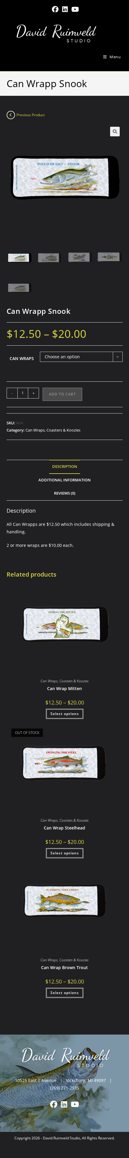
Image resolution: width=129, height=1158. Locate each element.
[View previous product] (11, 115)
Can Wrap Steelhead (64, 828)
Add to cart (62, 394)
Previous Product (30, 114)
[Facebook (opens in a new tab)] (55, 9)
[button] (115, 131)
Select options (64, 713)
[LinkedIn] (64, 1104)
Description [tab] (64, 466)
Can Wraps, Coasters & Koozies (53, 430)
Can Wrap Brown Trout (64, 967)
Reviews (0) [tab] (64, 493)
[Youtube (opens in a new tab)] (74, 9)
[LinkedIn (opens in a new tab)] (65, 9)
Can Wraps (22, 358)
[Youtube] (75, 1104)
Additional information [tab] (64, 480)
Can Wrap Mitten (64, 688)
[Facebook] (53, 1104)
